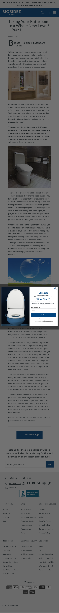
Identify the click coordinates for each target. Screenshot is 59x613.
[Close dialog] (55, 289)
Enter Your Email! (35, 307)
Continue (43, 315)
